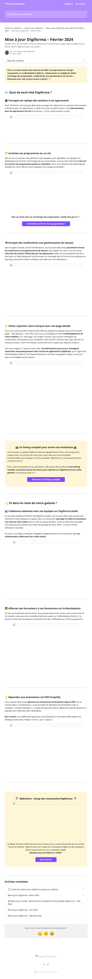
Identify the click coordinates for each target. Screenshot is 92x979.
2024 (7, 31)
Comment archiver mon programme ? (46, 223)
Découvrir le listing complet (46, 479)
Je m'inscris (46, 859)
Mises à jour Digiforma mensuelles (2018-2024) (65, 28)
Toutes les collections (13, 28)
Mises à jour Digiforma (34, 28)
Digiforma (68, 4)
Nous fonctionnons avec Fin (47, 972)
